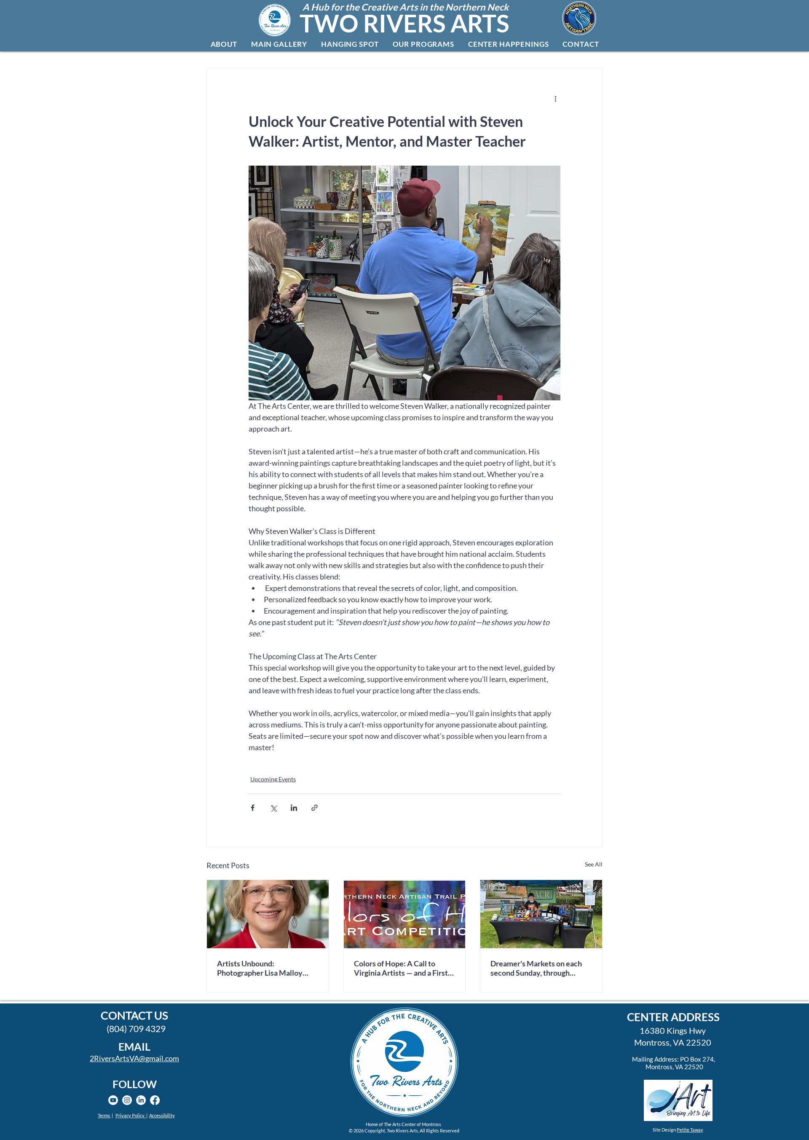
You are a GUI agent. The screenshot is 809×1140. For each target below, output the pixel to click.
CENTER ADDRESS (673, 1017)
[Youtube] (113, 1100)
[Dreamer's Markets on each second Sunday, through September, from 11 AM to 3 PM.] (541, 914)
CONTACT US (134, 1015)
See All (594, 864)
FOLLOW (135, 1084)
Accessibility (162, 1115)
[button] (224, 44)
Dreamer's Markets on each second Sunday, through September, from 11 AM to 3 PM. (537, 968)
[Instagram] (127, 1100)
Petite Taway (690, 1129)
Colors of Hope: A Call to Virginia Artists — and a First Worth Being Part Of (401, 968)
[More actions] (555, 99)
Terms (104, 1115)
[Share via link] (315, 808)
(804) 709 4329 (136, 1028)
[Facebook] (155, 1100)
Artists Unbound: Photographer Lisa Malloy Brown (260, 968)
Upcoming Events (273, 779)
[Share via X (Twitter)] (273, 808)
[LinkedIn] (141, 1100)
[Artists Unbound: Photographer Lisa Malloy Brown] (268, 914)
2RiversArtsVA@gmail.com (134, 1058)
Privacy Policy (130, 1115)
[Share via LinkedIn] (294, 808)
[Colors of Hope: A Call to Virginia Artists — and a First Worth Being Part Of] (405, 914)
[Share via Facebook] (253, 808)
